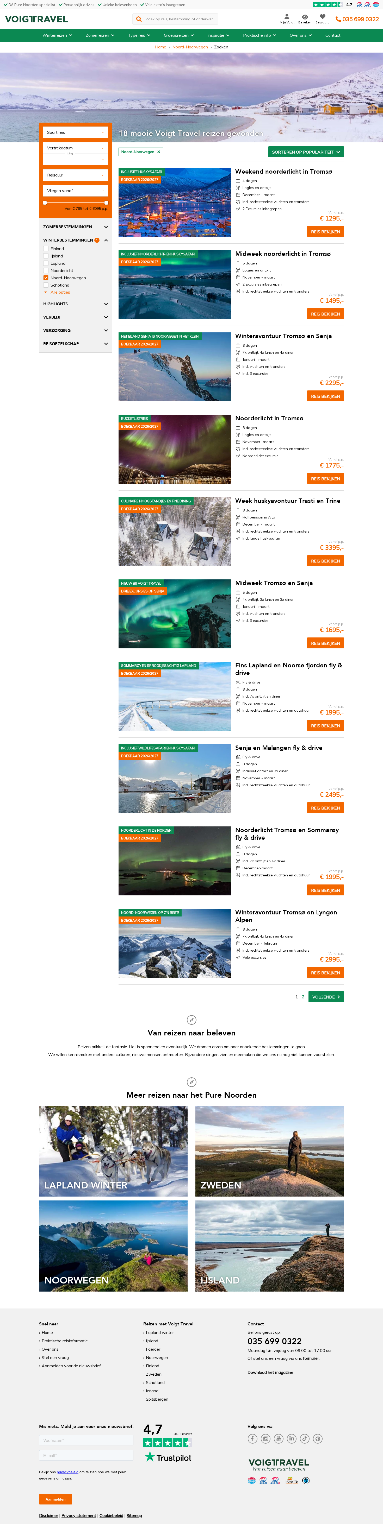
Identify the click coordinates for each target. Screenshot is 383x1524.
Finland (152, 1365)
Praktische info (257, 35)
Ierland (152, 1390)
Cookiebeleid (111, 1515)
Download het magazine (270, 1372)
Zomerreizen (97, 35)
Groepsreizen (176, 35)
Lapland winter (160, 1332)
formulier (311, 1358)
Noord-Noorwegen (190, 46)
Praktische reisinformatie (65, 1340)
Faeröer (153, 1349)
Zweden (154, 1374)
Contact (333, 35)
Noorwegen (157, 1357)
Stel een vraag (55, 1357)
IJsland (152, 1340)
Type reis (136, 35)
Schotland (155, 1382)
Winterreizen (54, 35)
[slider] (45, 203)
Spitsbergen (157, 1399)
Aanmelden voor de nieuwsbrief (71, 1365)
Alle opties (60, 292)
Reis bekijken (325, 231)
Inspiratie (215, 35)
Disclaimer (48, 1515)
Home (160, 46)
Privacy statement (78, 1515)
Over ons (298, 35)
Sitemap (134, 1515)
